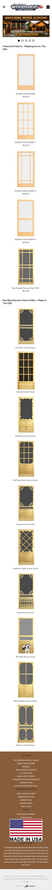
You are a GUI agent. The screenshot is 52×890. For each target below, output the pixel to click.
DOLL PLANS (26, 806)
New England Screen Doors (25, 701)
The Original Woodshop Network (35, 876)
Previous (8, 26)
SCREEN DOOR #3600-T (25, 142)
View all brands (26, 817)
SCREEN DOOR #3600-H (25, 191)
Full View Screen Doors (25, 348)
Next (43, 26)
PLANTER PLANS (26, 803)
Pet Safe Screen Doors (25, 657)
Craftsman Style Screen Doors (25, 568)
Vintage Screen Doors (25, 524)
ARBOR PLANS (26, 800)
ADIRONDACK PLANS (26, 797)
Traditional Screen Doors (25, 436)
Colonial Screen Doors (25, 392)
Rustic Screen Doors (25, 613)
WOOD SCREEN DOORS (26, 794)
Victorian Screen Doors (25, 745)
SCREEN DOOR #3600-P (25, 239)
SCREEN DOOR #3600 (25, 94)
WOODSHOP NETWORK (26, 814)
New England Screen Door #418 (25, 288)
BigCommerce (30, 885)
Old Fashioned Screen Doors (25, 480)
